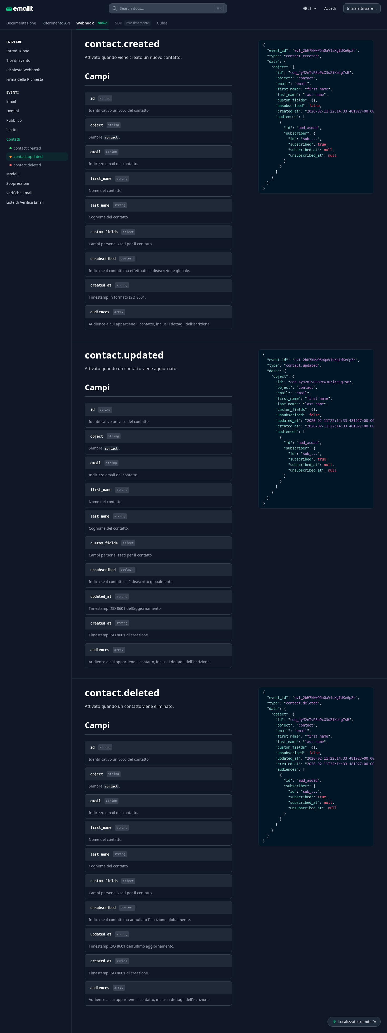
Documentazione (21, 23)
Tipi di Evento (18, 60)
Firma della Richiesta (24, 79)
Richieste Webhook (23, 69)
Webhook (91, 23)
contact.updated (28, 156)
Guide (162, 23)
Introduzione (17, 50)
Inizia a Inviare (362, 8)
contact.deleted (27, 164)
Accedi (330, 8)
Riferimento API (56, 23)
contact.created (27, 148)
